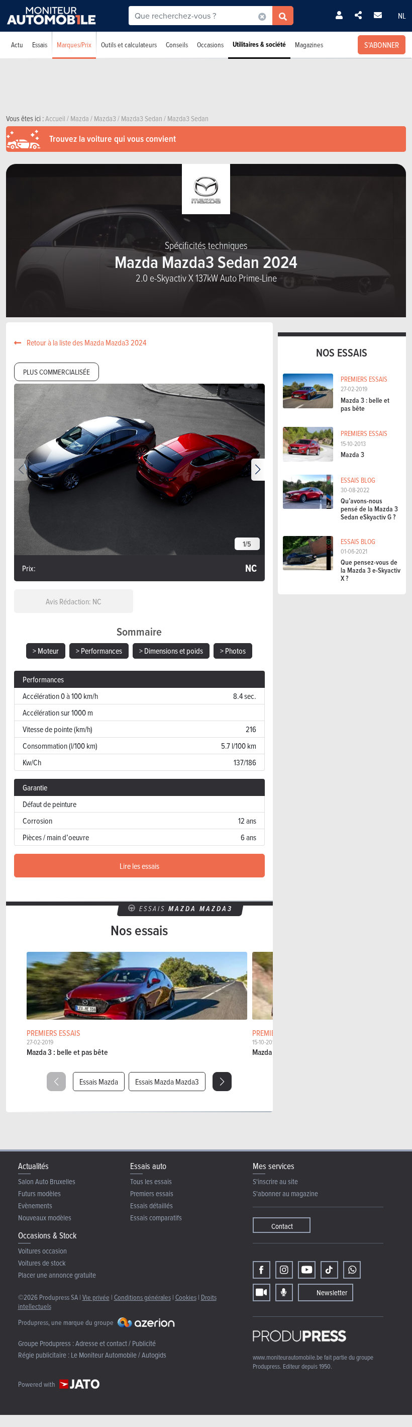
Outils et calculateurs (129, 44)
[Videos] (261, 1292)
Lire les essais (139, 865)
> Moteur (46, 650)
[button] (258, 470)
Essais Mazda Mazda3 (167, 1081)
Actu (17, 44)
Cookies (185, 1297)
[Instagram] (284, 1270)
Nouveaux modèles (44, 1217)
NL (402, 16)
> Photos (233, 650)
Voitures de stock (42, 1263)
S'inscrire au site (275, 1181)
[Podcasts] (284, 1292)
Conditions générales (142, 1297)
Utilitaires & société (259, 44)
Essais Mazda (98, 1081)
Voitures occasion (42, 1250)
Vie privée (96, 1297)
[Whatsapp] (352, 1270)
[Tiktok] (329, 1270)
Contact (282, 1226)
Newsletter (332, 1292)
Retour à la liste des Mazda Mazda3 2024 (85, 342)
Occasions (210, 44)
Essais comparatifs (156, 1217)
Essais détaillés (151, 1205)
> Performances (99, 650)
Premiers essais (151, 1193)
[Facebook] (261, 1270)
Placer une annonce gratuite (57, 1275)
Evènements (35, 1205)
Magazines (309, 44)
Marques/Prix (74, 44)
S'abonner (381, 44)
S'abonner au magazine (285, 1193)
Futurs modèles (39, 1193)
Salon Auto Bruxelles (46, 1181)
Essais (39, 44)
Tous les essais (151, 1181)
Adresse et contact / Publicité (115, 1343)
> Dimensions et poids (171, 650)
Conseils (177, 44)
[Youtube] (307, 1270)
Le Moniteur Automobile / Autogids (118, 1355)
